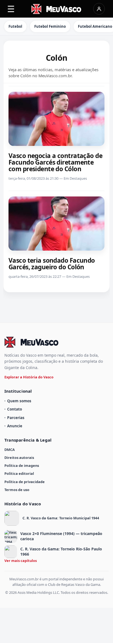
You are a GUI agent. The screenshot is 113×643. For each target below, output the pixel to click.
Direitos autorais (19, 457)
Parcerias (15, 417)
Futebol (15, 26)
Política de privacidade (24, 481)
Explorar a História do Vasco (28, 377)
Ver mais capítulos (20, 560)
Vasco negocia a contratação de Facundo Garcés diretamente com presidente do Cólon (55, 162)
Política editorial (19, 473)
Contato (14, 409)
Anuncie (14, 425)
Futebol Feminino (50, 26)
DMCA (9, 449)
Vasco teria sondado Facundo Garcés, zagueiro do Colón (52, 263)
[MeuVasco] (56, 9)
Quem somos (19, 400)
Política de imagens (21, 465)
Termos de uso (16, 489)
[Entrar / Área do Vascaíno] (99, 9)
